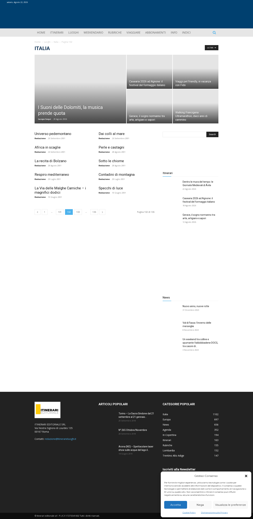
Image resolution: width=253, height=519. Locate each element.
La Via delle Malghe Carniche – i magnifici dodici (60, 190)
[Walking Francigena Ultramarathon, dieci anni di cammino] (195, 106)
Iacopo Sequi (44, 119)
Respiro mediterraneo (52, 174)
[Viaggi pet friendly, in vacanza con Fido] (195, 72)
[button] (246, 476)
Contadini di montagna (117, 174)
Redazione (40, 138)
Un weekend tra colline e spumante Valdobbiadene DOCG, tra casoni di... (200, 343)
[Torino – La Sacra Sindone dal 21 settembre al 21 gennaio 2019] (107, 418)
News (166, 297)
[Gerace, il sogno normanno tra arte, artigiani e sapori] (149, 106)
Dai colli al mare (112, 134)
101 (60, 212)
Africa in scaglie (48, 147)
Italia (56, 41)
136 (94, 212)
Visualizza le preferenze (230, 504)
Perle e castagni (111, 147)
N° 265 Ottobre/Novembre (133, 430)
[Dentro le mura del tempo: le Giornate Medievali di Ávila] (171, 186)
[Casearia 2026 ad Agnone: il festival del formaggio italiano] (149, 72)
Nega (200, 504)
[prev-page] (37, 212)
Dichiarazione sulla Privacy (214, 512)
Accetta (175, 504)
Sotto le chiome (111, 161)
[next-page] (102, 212)
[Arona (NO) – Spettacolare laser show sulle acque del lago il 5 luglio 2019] (107, 451)
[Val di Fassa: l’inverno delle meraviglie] (171, 327)
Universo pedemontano (53, 134)
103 (78, 212)
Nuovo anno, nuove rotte (196, 306)
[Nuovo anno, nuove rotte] (171, 311)
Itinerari (168, 173)
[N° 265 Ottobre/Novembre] (107, 434)
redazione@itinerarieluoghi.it (60, 439)
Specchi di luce (111, 188)
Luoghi (47, 41)
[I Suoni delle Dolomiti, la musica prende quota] (80, 94)
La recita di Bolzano (50, 161)
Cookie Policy (189, 512)
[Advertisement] (190, 261)
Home (38, 41)
